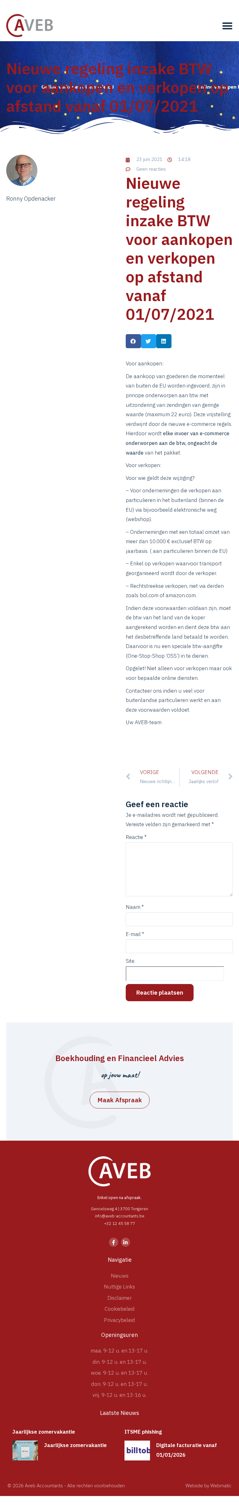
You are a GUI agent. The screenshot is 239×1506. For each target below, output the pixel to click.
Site (130, 961)
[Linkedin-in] (125, 1242)
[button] (227, 25)
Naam (135, 907)
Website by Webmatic (208, 1486)
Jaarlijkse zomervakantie (43, 1431)
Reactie (136, 837)
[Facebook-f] (113, 1242)
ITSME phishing (143, 1431)
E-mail (135, 934)
